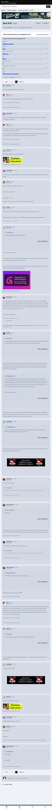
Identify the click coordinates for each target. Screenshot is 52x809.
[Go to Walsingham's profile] (4, 297)
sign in (7, 77)
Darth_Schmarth (10, 504)
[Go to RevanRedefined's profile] (4, 27)
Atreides (8, 207)
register (11, 77)
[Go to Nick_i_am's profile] (4, 227)
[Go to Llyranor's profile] (4, 150)
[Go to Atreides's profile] (4, 208)
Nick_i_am (8, 227)
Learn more (2, 2)
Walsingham (9, 297)
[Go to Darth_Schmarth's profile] (4, 505)
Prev (6, 81)
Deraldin (8, 332)
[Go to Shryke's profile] (4, 182)
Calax (7, 94)
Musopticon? (9, 478)
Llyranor (8, 150)
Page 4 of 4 (21, 81)
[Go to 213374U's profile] (4, 727)
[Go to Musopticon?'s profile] (4, 479)
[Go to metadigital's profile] (4, 422)
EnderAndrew (9, 113)
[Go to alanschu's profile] (4, 86)
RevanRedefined (8, 27)
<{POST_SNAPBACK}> (42, 241)
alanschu (8, 85)
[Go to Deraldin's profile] (4, 333)
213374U (8, 726)
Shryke (7, 181)
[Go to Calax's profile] (4, 95)
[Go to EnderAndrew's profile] (4, 114)
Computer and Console (25, 27)
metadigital (9, 421)
